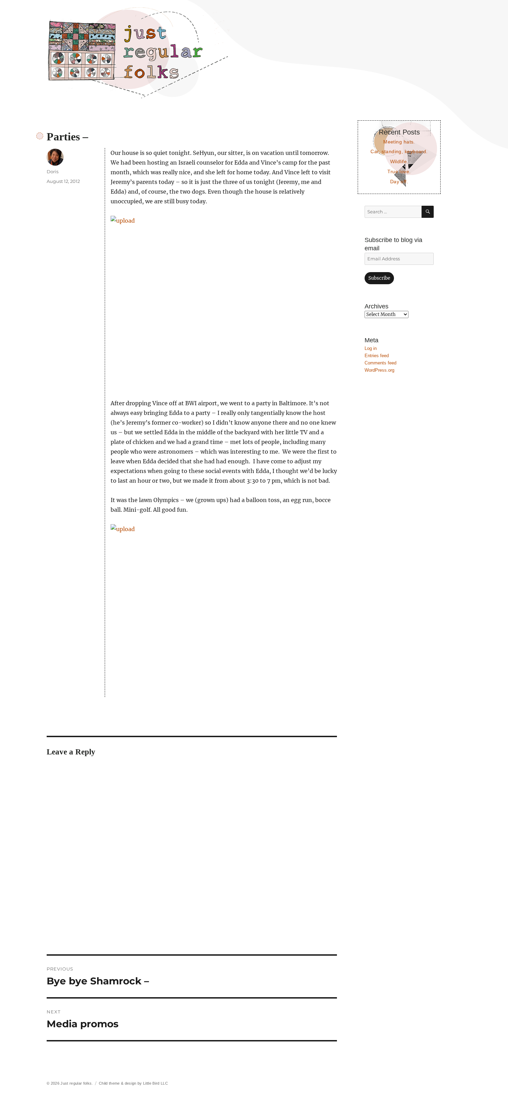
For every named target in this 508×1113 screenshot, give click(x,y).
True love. (399, 171)
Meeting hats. (399, 142)
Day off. (399, 181)
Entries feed (377, 355)
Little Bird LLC (155, 1083)
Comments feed (380, 362)
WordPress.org (379, 370)
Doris (52, 171)
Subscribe (379, 278)
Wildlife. (399, 161)
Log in (371, 348)
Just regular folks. (76, 1083)
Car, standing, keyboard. (398, 151)
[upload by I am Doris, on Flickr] (224, 302)
